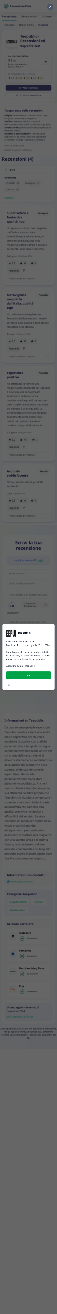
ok (28, 675)
